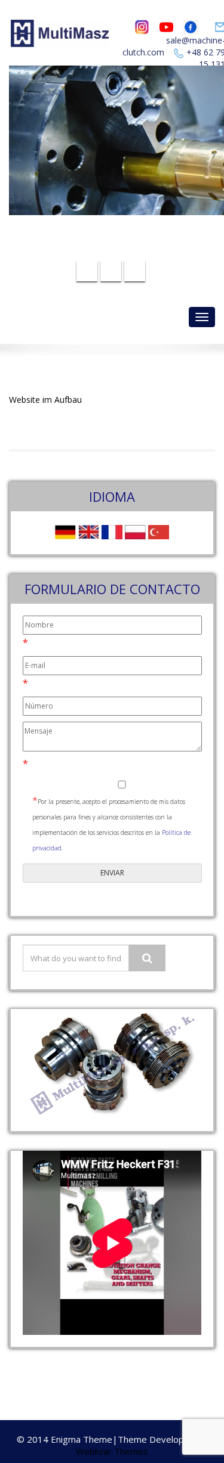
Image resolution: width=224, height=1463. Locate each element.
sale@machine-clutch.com (120, 231)
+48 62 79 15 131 (119, 250)
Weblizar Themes (112, 1451)
